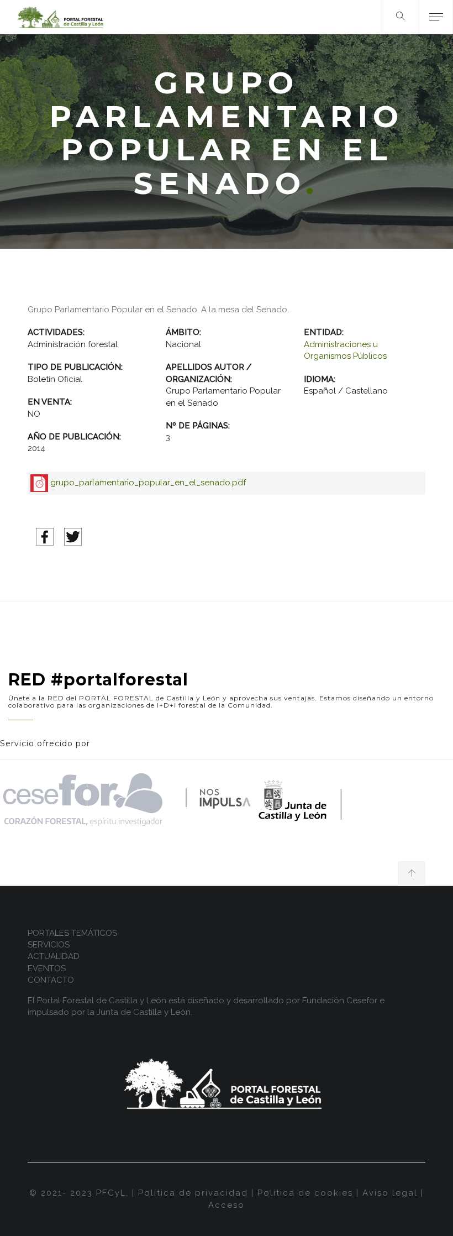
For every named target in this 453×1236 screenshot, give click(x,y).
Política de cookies (305, 1193)
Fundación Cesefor (339, 1000)
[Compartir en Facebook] (45, 536)
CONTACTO (51, 980)
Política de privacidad (193, 1193)
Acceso (226, 1205)
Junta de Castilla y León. (144, 1012)
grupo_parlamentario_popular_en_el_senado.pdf (148, 483)
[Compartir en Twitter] (73, 536)
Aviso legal (390, 1193)
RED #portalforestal (98, 679)
